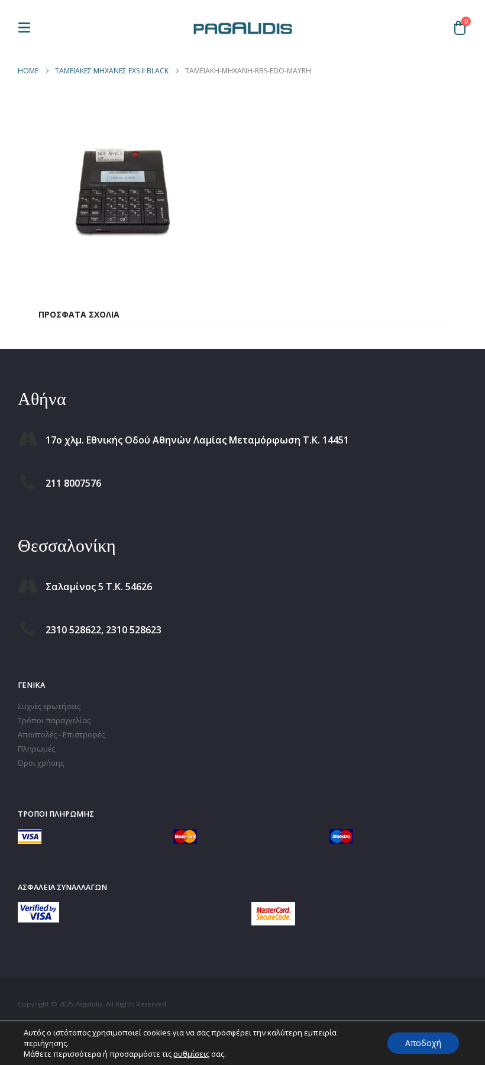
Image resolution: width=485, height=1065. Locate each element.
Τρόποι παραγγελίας (54, 721)
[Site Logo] (242, 27)
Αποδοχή (423, 1042)
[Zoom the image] (38, 909)
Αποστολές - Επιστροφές (61, 735)
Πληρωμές (36, 749)
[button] (28, 27)
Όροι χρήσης (41, 763)
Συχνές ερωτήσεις (49, 706)
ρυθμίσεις (191, 1053)
